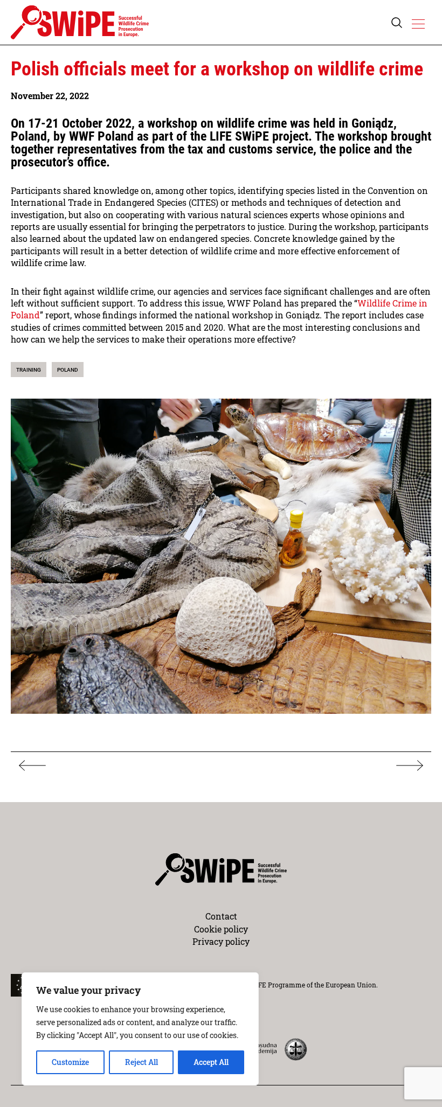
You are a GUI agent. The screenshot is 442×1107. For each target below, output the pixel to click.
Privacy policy (221, 941)
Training (28, 370)
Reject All (141, 1062)
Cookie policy (221, 929)
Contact (221, 916)
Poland (67, 370)
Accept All (211, 1062)
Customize (70, 1062)
